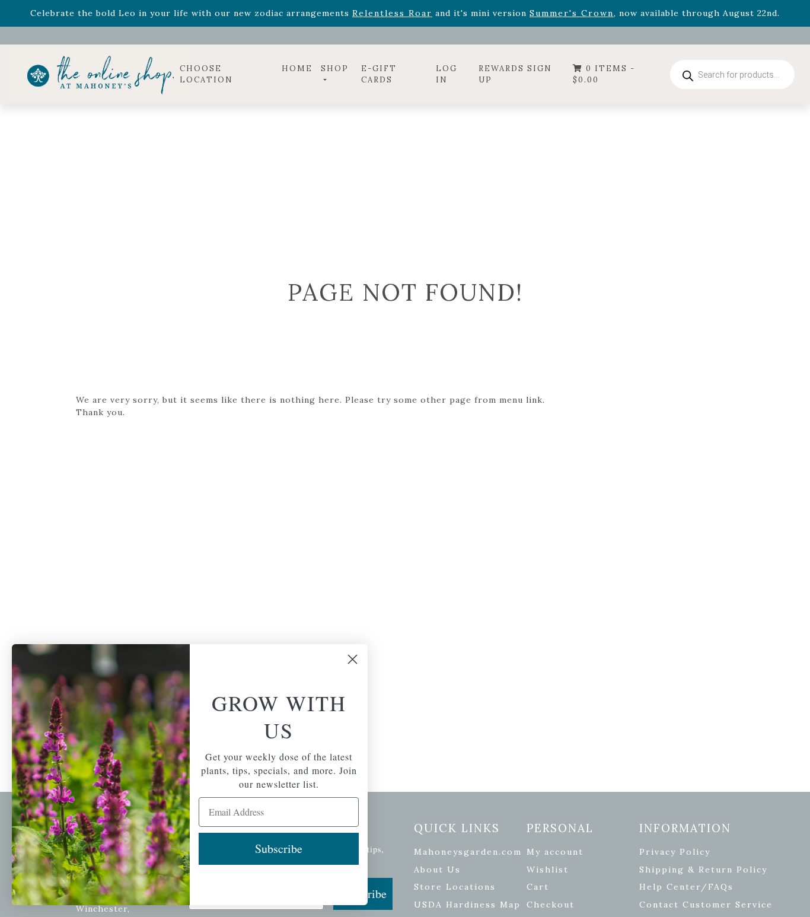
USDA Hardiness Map (467, 904)
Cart (538, 886)
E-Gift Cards (379, 74)
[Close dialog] (352, 659)
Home (297, 68)
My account (555, 851)
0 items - (604, 74)
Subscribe (278, 848)
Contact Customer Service (706, 904)
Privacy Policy (674, 851)
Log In (446, 74)
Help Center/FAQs (686, 886)
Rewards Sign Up (515, 74)
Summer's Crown (572, 13)
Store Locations (455, 886)
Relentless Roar (392, 13)
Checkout (551, 904)
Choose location (206, 74)
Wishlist (548, 869)
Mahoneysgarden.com (468, 851)
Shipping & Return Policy (703, 869)
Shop (335, 68)
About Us (437, 869)
